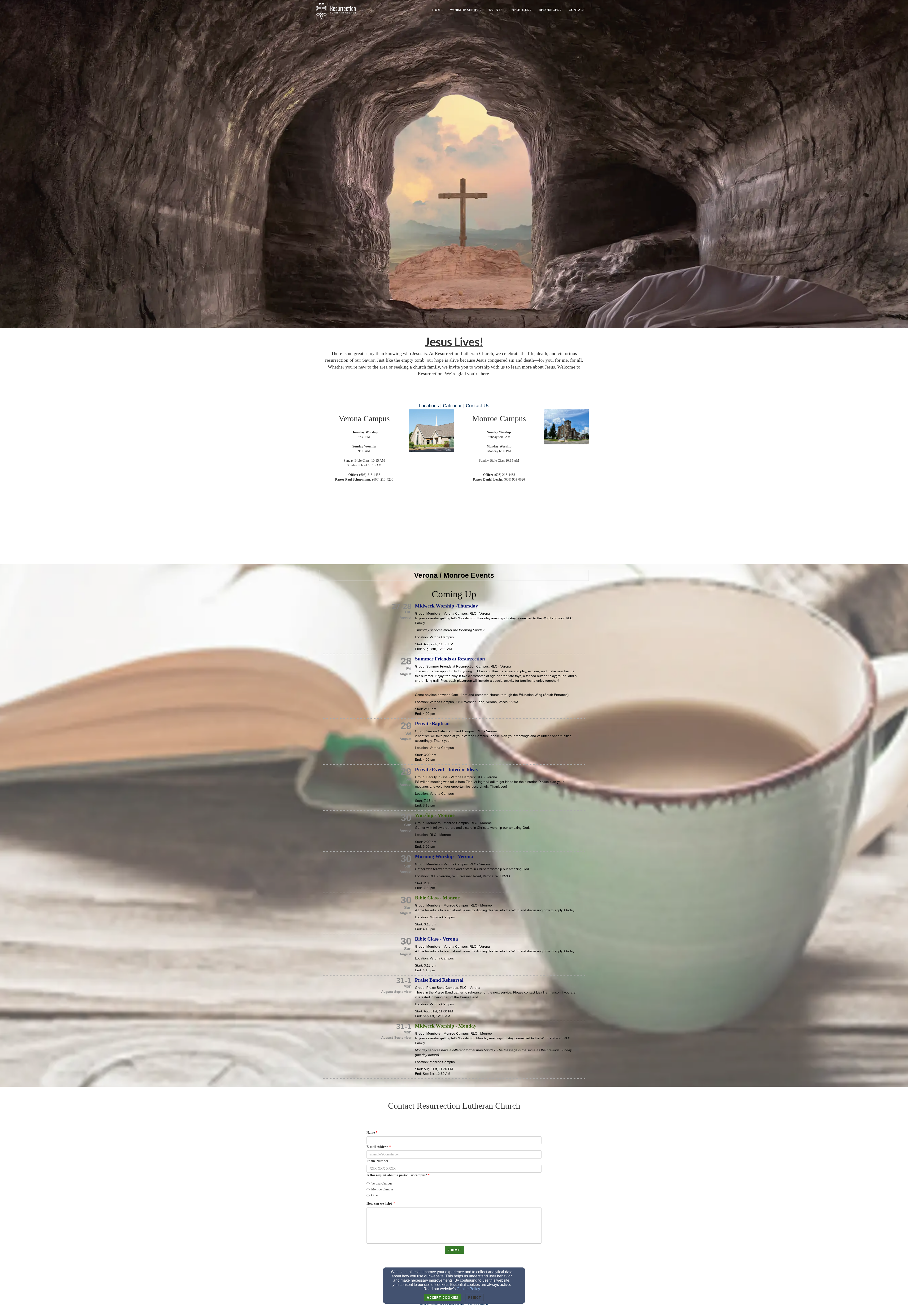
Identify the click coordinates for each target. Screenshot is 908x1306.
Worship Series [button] (464, 10)
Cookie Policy (468, 1289)
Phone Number (377, 1161)
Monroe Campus (382, 1189)
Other (375, 1195)
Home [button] (437, 10)
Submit (454, 1250)
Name (371, 1132)
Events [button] (495, 10)
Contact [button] (577, 10)
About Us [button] (520, 10)
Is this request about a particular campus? (397, 1175)
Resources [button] (549, 10)
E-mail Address (377, 1147)
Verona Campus (381, 1183)
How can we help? (380, 1203)
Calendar (452, 405)
